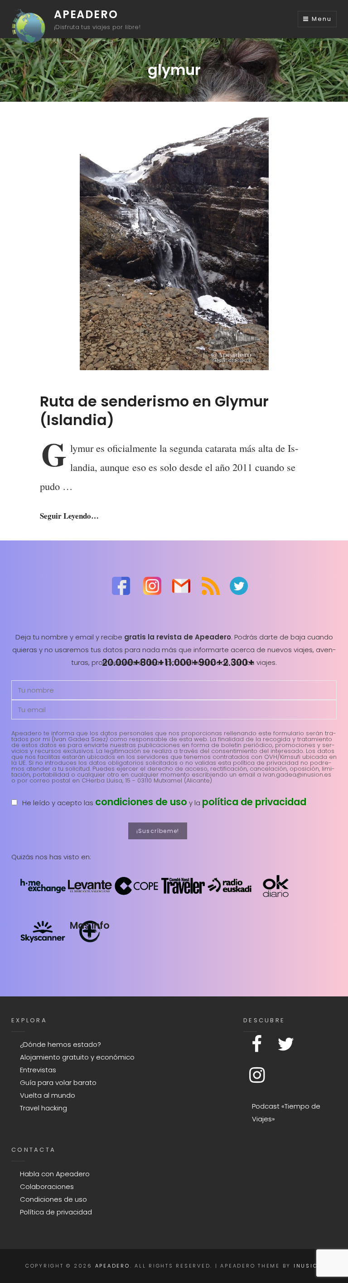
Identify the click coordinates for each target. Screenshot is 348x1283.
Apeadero (86, 14)
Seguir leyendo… (69, 515)
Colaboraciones (47, 1186)
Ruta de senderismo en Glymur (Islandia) (154, 410)
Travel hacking (43, 1108)
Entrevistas (38, 1070)
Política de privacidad (56, 1212)
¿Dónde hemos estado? (60, 1044)
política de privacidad (254, 801)
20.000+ (121, 662)
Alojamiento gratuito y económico (77, 1057)
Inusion (308, 1265)
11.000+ (181, 662)
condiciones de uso (141, 801)
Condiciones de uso (53, 1199)
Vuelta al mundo (47, 1095)
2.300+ (239, 662)
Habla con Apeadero (55, 1174)
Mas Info (90, 925)
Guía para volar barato (58, 1082)
